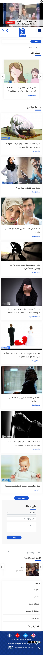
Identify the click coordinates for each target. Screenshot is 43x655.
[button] (41, 1)
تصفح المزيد (21, 498)
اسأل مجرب (36, 151)
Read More (10, 22)
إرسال (14, 537)
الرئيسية (38, 47)
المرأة (36, 589)
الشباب (36, 596)
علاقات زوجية (32, 95)
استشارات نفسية (34, 316)
